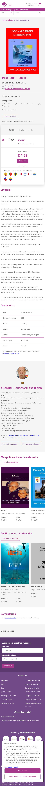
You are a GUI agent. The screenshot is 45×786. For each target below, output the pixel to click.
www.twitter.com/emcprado (15, 438)
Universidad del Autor (32, 692)
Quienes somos (6, 692)
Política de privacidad (11, 767)
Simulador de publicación (33, 705)
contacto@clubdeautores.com (10, 353)
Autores (3, 684)
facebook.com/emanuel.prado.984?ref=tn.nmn (23, 435)
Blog (2, 688)
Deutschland (23, 10)
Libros (10, 20)
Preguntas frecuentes (8, 717)
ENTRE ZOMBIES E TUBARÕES (13, 587)
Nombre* (5, 647)
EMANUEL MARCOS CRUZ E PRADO (17, 89)
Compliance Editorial (32, 688)
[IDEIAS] (15, 487)
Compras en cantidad (32, 696)
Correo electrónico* (9, 655)
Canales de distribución (33, 699)
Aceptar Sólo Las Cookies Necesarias (22, 777)
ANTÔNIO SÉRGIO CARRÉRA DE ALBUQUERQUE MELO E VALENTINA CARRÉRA (13, 592)
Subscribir (8, 666)
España (15, 10)
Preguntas (4, 680)
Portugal (9, 10)
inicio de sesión (10, 618)
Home (5, 20)
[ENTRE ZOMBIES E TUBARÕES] (15, 563)
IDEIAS (3, 510)
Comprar (22, 161)
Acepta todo (22, 771)
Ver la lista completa (10, 462)
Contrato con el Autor (32, 680)
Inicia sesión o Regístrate (32, 4)
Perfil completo (11, 444)
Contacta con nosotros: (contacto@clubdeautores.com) (20, 721)
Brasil (3, 10)
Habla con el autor (32, 444)
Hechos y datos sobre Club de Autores (8, 697)
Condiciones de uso (7, 703)
